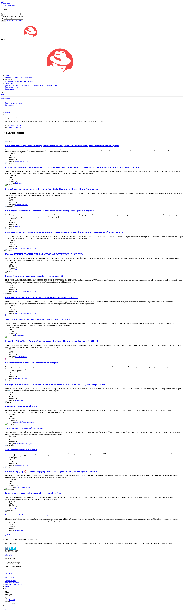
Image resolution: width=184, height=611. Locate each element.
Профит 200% (10, 89)
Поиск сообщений (25, 77)
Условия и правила (12, 583)
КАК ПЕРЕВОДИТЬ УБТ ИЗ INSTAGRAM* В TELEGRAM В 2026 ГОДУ (44, 254)
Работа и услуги (21, 378)
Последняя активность (48, 85)
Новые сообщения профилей (29, 85)
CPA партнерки (21, 357)
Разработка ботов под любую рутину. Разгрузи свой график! (33, 493)
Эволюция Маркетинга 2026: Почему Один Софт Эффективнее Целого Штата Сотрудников (51, 189)
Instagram (18, 183)
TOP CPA (8, 555)
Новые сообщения (11, 77)
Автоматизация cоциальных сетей (21, 450)
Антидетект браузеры (23, 487)
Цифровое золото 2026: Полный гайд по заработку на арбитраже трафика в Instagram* (49, 211)
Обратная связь (10, 581)
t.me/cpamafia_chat (15, 127)
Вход (2, 94)
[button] (3, 39)
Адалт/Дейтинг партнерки (24, 422)
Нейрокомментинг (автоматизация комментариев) (32, 363)
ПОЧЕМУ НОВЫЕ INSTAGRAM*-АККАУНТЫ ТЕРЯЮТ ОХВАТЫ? (41, 297)
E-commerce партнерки (23, 444)
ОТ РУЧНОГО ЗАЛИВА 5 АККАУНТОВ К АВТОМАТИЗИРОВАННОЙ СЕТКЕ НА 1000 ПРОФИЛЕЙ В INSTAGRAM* (65, 232)
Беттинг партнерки (12, 81)
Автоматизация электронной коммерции (24, 428)
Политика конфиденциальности (16, 584)
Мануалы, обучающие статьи (25, 248)
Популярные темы (11, 87)
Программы (19, 335)
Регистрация (5, 98)
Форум (7, 75)
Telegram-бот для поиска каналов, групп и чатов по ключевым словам (38, 319)
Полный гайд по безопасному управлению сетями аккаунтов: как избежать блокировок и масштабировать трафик (62, 146)
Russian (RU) (9, 577)
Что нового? (9, 83)
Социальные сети (21, 161)
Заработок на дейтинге (21, 406)
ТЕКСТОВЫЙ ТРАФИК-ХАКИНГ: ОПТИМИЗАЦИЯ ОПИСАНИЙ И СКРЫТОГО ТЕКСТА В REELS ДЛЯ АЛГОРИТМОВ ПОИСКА (72, 167)
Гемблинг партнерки (27, 81)
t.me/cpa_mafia (15, 125)
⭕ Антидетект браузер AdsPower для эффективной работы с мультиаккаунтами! (52, 471)
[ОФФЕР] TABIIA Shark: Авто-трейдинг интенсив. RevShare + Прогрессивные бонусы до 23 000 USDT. (52, 341)
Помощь (8, 586)
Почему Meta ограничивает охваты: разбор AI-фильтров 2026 (34, 276)
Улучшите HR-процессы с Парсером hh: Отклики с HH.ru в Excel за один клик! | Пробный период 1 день (55, 384)
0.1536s (12, 600)
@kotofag (8, 573)
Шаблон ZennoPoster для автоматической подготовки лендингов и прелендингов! (43, 515)
